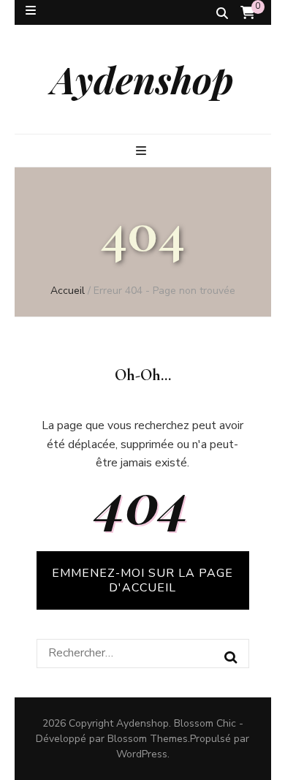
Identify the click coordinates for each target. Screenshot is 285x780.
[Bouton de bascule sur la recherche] (222, 13)
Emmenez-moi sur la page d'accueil (142, 580)
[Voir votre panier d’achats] (247, 13)
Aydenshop (142, 79)
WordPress (141, 754)
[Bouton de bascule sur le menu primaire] (143, 151)
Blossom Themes (147, 739)
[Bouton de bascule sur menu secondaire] (31, 10)
